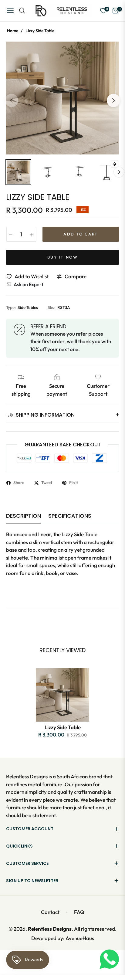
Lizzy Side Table (63, 727)
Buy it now (62, 257)
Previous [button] (11, 100)
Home (12, 30)
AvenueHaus (80, 938)
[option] (62, 98)
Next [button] (113, 100)
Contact (50, 912)
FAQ (79, 912)
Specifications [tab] (69, 516)
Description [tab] (23, 516)
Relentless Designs (50, 929)
